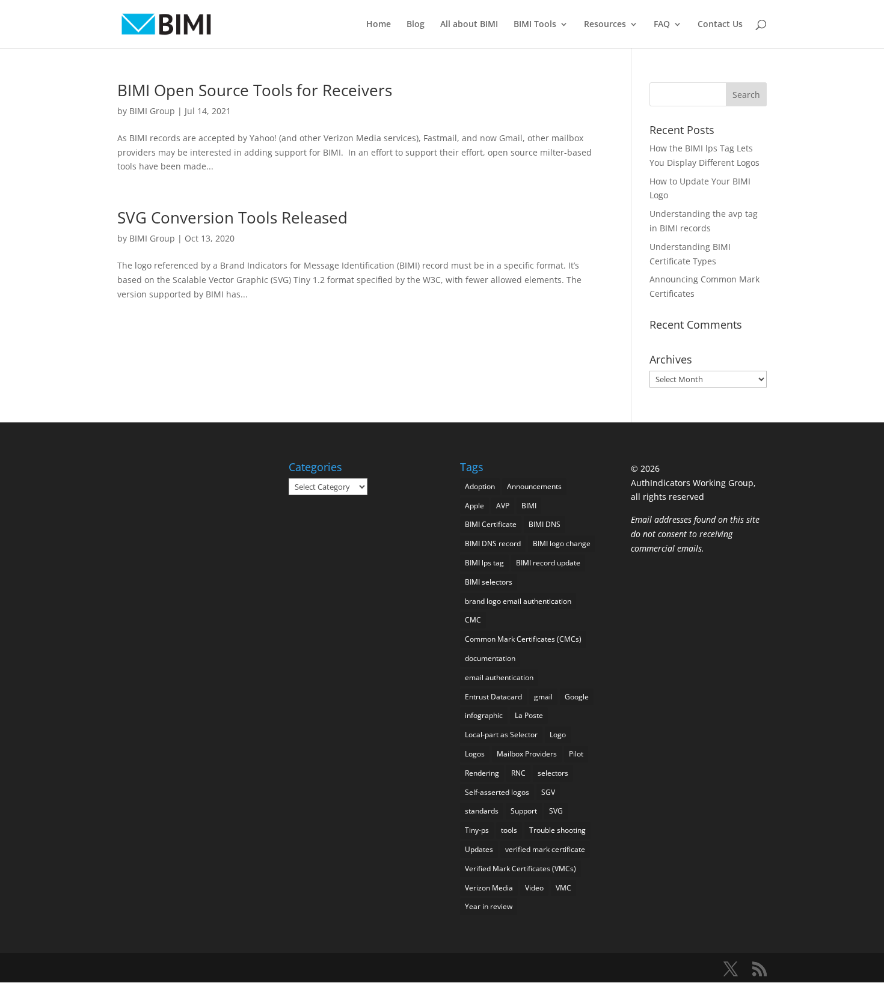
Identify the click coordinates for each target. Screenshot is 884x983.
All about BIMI (469, 24)
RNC (518, 773)
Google (577, 697)
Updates (479, 849)
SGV (548, 792)
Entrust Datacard (493, 697)
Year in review (488, 906)
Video (534, 888)
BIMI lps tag (484, 563)
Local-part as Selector (501, 734)
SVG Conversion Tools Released (232, 217)
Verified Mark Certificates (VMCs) (520, 868)
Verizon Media (489, 888)
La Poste (529, 715)
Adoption (480, 486)
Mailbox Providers (527, 754)
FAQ (662, 24)
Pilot (576, 754)
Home (378, 24)
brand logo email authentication (518, 601)
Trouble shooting (557, 830)
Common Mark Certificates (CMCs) (523, 639)
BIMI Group (152, 111)
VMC (563, 888)
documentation (490, 658)
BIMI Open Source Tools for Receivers (254, 90)
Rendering (482, 773)
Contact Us (720, 24)
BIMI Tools (535, 24)
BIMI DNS (544, 524)
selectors (553, 773)
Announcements (534, 486)
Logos (475, 754)
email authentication (499, 677)
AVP (502, 506)
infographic (484, 715)
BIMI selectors (488, 582)
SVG (556, 811)
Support (524, 811)
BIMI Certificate (491, 524)
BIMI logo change (562, 543)
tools (509, 830)
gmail (543, 697)
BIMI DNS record (493, 543)
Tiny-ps (477, 830)
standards (482, 811)
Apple (474, 506)
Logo (558, 734)
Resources (605, 24)
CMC (473, 620)
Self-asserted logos (497, 792)
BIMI (528, 506)
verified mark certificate (545, 849)
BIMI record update (548, 563)
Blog (416, 24)
